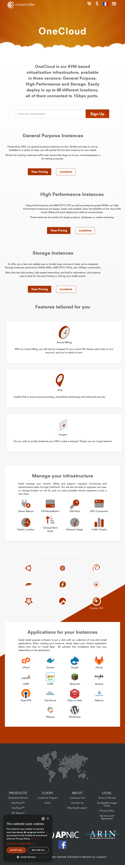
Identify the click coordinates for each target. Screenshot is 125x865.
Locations (66, 171)
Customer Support (48, 797)
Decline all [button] (38, 850)
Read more (36, 838)
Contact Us (77, 802)
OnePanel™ (18, 807)
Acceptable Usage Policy (107, 804)
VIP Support (18, 812)
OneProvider (22, 5)
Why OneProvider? (77, 807)
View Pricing (39, 171)
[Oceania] (83, 776)
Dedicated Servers (18, 797)
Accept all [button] (16, 850)
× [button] (47, 818)
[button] (89, 4)
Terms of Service (107, 797)
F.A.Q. (48, 802)
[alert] (27, 838)
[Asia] (78, 759)
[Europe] (62, 758)
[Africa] (64, 775)
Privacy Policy (107, 810)
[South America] (45, 777)
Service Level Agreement (107, 817)
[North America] (45, 760)
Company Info (77, 797)
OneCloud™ (18, 802)
